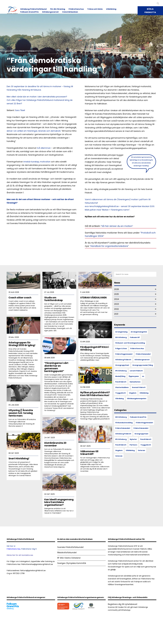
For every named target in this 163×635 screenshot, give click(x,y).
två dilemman (44, 148)
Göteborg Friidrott (123, 360)
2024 (116, 299)
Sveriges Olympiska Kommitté (71, 563)
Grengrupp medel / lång (142, 365)
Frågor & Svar (121, 348)
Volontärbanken (70, 12)
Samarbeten (135, 382)
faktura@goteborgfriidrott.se (33, 570)
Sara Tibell (20, 110)
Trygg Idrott (120, 393)
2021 (116, 314)
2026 (116, 289)
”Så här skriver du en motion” (116, 226)
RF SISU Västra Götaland (68, 558)
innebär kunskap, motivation (36, 161)
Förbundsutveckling (124, 423)
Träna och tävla (95, 9)
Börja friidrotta (150, 11)
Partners (133, 445)
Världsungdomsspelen (136, 398)
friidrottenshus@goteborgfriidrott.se (37, 564)
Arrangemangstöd (139, 332)
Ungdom (132, 393)
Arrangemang (121, 332)
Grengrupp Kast (122, 365)
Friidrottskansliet (143, 354)
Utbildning (111, 9)
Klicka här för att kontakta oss (20, 555)
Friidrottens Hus (137, 348)
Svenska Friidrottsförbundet (70, 547)
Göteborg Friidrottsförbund (33, 9)
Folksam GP (135, 337)
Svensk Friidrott (138, 387)
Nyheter (133, 439)
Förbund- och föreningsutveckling (130, 343)
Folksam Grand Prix (29, 12)
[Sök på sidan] (158, 3)
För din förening (57, 9)
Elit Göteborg (121, 337)
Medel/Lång (120, 376)
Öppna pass (134, 376)
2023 (116, 304)
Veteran (141, 450)
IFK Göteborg (121, 371)
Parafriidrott (120, 382)
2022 (116, 309)
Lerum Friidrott (136, 371)
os (143, 376)
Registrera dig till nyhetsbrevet (122, 604)
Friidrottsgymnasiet (124, 354)
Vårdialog (119, 398)
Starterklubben (122, 387)
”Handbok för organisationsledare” (109, 246)
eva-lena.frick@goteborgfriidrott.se (102, 206)
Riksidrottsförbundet (67, 552)
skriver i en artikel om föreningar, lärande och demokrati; (34, 131)
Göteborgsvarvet (50, 12)
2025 (116, 294)
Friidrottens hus (76, 9)
